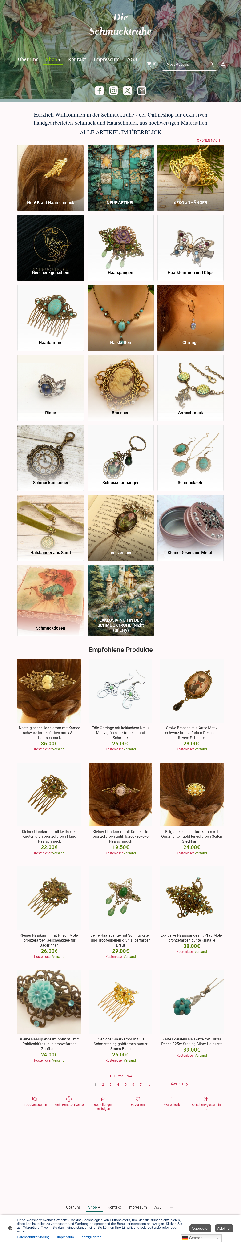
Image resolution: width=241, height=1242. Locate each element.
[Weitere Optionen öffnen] (20, 69)
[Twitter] (127, 90)
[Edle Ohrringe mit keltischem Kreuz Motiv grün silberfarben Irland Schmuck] (121, 691)
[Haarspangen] (121, 240)
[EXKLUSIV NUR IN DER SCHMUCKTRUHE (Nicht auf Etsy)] (121, 590)
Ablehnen (224, 1228)
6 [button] (133, 1084)
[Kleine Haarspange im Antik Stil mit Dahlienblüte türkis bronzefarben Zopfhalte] (49, 1002)
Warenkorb (172, 1105)
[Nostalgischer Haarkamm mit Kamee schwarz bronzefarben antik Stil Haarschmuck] (49, 691)
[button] (179, 1084)
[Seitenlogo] (120, 43)
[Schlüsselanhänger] (121, 450)
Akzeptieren (200, 1228)
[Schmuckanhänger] (50, 450)
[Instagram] (113, 90)
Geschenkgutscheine (206, 1107)
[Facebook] (99, 90)
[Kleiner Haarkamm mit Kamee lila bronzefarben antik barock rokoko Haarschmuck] (121, 794)
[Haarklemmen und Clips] (190, 240)
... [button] (148, 1084)
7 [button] (141, 1084)
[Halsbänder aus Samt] (50, 520)
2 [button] (103, 1084)
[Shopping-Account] (223, 64)
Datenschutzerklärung (33, 1237)
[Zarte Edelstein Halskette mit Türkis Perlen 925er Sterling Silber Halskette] (192, 1002)
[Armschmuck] (190, 380)
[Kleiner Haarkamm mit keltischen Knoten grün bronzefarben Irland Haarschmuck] (49, 794)
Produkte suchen (34, 1105)
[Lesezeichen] (121, 520)
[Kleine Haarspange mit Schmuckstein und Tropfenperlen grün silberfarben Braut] (121, 898)
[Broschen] (121, 380)
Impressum (65, 1237)
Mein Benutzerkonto (69, 1105)
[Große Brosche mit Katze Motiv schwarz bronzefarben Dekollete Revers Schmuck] (192, 691)
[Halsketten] (121, 310)
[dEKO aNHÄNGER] (190, 170)
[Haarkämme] (50, 310)
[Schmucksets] (190, 450)
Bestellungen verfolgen (103, 1107)
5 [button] (126, 1084)
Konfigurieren (91, 1237)
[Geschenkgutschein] (50, 240)
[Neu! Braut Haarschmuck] (50, 170)
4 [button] (118, 1084)
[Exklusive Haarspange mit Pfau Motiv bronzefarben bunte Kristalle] (192, 898)
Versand (58, 749)
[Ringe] (50, 380)
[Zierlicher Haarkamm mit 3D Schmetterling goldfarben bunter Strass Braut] (121, 1002)
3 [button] (111, 1084)
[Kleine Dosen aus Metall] (190, 520)
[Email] (141, 90)
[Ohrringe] (190, 310)
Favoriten (138, 1105)
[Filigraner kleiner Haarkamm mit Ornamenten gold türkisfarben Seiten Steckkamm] (192, 794)
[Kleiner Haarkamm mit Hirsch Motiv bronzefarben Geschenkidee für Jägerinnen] (49, 898)
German (195, 1238)
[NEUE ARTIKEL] (121, 170)
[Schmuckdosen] (50, 590)
